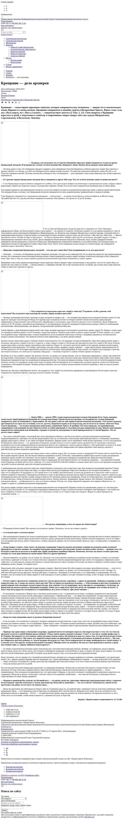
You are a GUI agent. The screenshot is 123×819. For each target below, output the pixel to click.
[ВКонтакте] (5, 102)
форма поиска (82, 19)
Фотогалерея (16, 62)
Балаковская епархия (14, 771)
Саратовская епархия (14, 41)
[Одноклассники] (9, 102)
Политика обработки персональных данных (19, 744)
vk (7, 752)
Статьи (9, 64)
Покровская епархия (14, 767)
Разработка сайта (32, 775)
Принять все (89, 817)
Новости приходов (18, 54)
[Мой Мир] (19, 102)
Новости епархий (18, 52)
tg (6, 750)
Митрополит (11, 43)
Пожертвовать (7, 21)
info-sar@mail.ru (7, 25)
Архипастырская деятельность (23, 49)
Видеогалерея (16, 60)
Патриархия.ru (7, 729)
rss (7, 755)
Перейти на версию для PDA (13, 775)
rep (7, 748)
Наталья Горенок (8, 95)
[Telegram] (12, 102)
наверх (4, 703)
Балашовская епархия (14, 769)
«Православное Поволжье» (12, 706)
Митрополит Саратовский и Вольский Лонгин (20, 100)
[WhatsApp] (15, 102)
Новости (9, 45)
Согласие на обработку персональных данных (20, 742)
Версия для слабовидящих (11, 28)
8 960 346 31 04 (19, 23)
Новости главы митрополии (22, 47)
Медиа (8, 58)
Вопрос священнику (14, 67)
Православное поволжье (38, 19)
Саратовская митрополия (16, 39)
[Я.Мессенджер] (2, 102)
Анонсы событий (18, 56)
